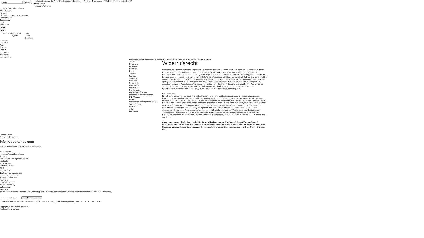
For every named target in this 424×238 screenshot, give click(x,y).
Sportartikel (133, 78)
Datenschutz (5, 20)
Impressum (4, 25)
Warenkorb (7, 33)
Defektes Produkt (7, 166)
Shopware (15, 209)
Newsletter (4, 180)
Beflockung (133, 64)
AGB (2, 22)
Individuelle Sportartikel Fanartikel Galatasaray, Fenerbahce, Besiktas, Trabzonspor (68, 1)
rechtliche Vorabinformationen (12, 8)
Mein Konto (108, 1)
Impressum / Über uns (42, 6)
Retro (131, 71)
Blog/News (133, 80)
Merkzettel (117, 1)
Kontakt (3, 13)
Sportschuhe (134, 83)
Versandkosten (44, 201)
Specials (132, 73)
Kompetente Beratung (8, 177)
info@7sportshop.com (17, 141)
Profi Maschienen (7, 182)
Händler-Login (39, 3)
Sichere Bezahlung (7, 185)
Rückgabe (4, 161)
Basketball (133, 66)
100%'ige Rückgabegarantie (11, 173)
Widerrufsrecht (6, 18)
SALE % (132, 76)
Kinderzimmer (134, 85)
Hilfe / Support (5, 11)
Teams (132, 62)
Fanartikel (133, 69)
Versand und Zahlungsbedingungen (14, 15)
